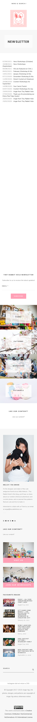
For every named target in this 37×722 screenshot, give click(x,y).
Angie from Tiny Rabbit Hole (23, 91)
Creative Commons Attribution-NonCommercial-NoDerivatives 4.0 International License (18, 714)
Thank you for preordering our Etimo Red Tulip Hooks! (18, 95)
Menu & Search (18, 4)
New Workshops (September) (14, 65)
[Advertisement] (18, 187)
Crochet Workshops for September (16, 83)
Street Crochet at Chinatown (23, 79)
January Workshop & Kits (22, 74)
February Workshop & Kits (22, 71)
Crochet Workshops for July (23, 89)
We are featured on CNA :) (22, 69)
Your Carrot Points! (20, 86)
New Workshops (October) (23, 61)
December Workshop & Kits (23, 76)
